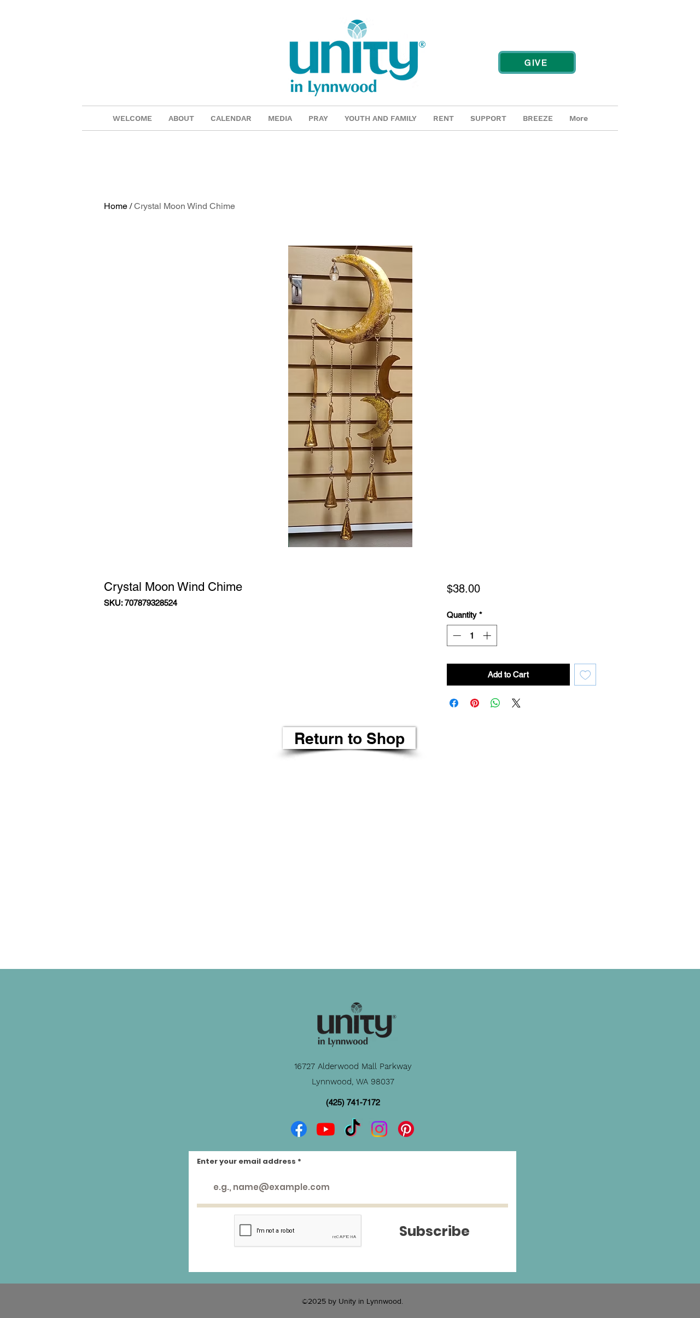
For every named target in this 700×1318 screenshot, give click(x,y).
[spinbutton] (472, 635)
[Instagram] (379, 1129)
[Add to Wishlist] (585, 675)
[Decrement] (455, 635)
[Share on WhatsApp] (495, 703)
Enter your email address (246, 1161)
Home (115, 206)
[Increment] (488, 635)
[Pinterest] (406, 1129)
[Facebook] (299, 1129)
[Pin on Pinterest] (474, 703)
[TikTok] (352, 1129)
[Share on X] (516, 703)
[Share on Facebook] (453, 703)
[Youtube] (325, 1129)
